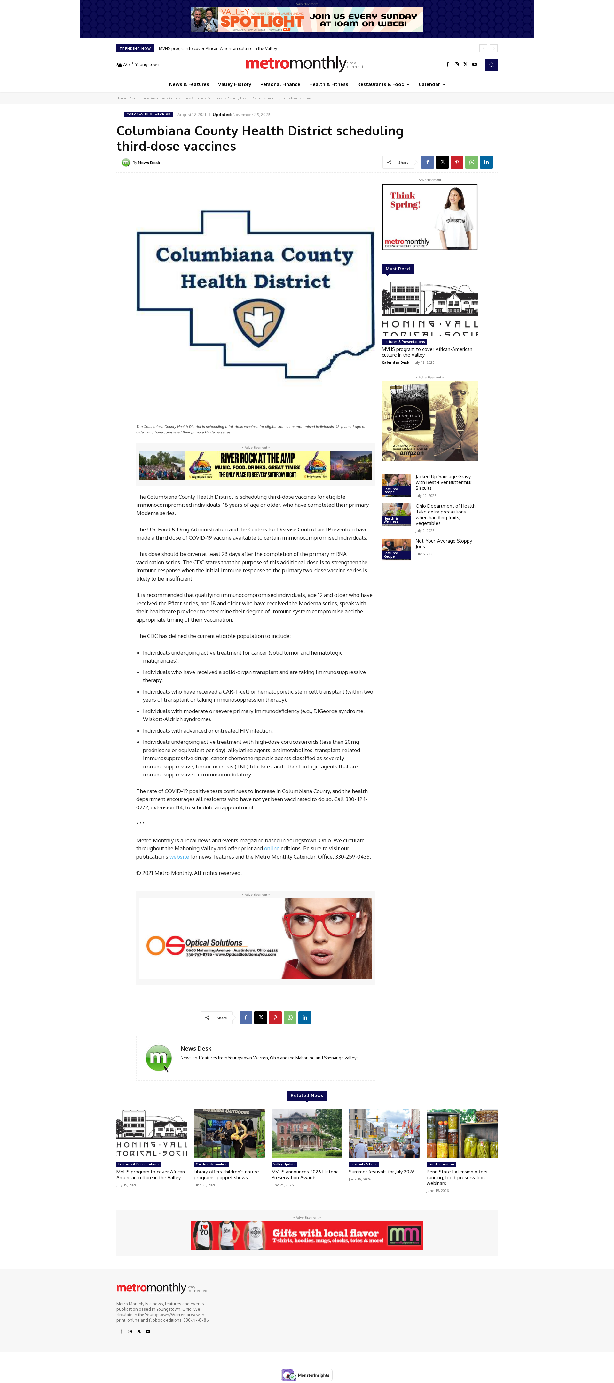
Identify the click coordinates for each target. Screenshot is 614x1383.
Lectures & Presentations (404, 341)
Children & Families (211, 1164)
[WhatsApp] (471, 162)
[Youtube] (474, 64)
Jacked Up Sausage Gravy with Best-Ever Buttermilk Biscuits (443, 482)
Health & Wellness (391, 520)
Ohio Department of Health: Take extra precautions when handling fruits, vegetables (446, 514)
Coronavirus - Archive (186, 98)
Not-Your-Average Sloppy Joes (444, 544)
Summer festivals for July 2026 (382, 1172)
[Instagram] (456, 64)
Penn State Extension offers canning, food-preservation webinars (457, 1177)
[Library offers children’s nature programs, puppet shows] (229, 1134)
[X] (465, 64)
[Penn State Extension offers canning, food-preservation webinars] (462, 1134)
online (271, 848)
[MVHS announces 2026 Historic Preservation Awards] (307, 1134)
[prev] (483, 48)
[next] (494, 48)
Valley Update (284, 1164)
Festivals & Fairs (364, 1164)
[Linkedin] (486, 162)
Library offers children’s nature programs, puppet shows (226, 1174)
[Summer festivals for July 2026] (384, 1134)
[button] (491, 65)
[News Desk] (127, 162)
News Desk (149, 162)
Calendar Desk (395, 362)
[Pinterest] (457, 162)
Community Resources (147, 98)
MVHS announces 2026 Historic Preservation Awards (305, 1174)
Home (121, 98)
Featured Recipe (391, 490)
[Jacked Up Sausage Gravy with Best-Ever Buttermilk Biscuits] (396, 485)
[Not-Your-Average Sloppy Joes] (396, 549)
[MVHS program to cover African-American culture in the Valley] (430, 309)
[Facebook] (447, 64)
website (179, 856)
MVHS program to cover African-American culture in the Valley (218, 48)
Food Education (441, 1164)
